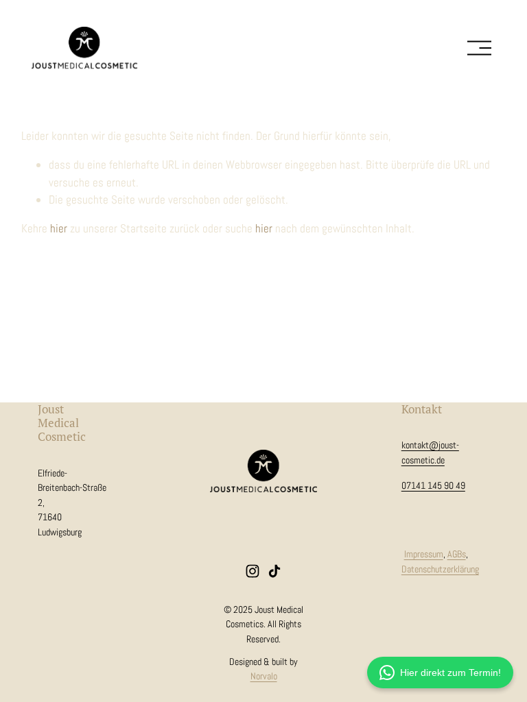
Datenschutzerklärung (440, 569)
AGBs (456, 554)
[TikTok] (274, 571)
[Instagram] (252, 571)
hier (58, 228)
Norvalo (263, 676)
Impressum (423, 554)
